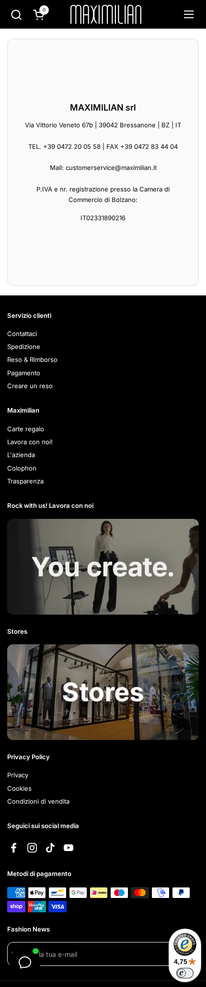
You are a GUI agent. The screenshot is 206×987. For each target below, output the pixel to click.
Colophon (21, 468)
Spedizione (23, 346)
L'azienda (21, 455)
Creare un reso (30, 386)
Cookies (19, 788)
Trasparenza (25, 481)
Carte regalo (25, 429)
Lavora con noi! (30, 442)
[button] (16, 15)
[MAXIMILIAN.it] (105, 14)
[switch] (185, 973)
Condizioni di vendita (38, 801)
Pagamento (23, 373)
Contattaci (22, 333)
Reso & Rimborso (32, 359)
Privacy (17, 775)
